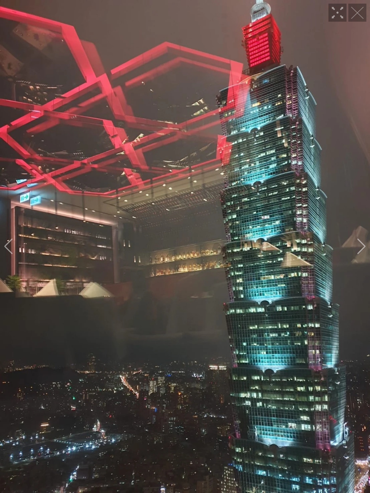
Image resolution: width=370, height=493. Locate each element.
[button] (8, 246)
